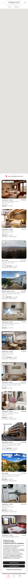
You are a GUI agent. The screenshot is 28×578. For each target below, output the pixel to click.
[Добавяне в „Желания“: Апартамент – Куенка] (25, 182)
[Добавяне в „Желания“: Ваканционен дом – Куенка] (25, 273)
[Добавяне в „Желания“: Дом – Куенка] (25, 242)
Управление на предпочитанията (14, 569)
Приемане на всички (14, 562)
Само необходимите (14, 566)
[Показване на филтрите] (25, 2)
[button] (4, 205)
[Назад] (3, 2)
